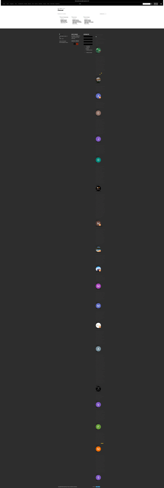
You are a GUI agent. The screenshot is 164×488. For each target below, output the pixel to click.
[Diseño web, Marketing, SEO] (98, 486)
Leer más (97, 47)
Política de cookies (89, 52)
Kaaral (61, 8)
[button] (88, 40)
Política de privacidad (88, 48)
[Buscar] (151, 4)
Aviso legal (88, 46)
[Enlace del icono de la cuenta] (161, 3)
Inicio (58, 8)
